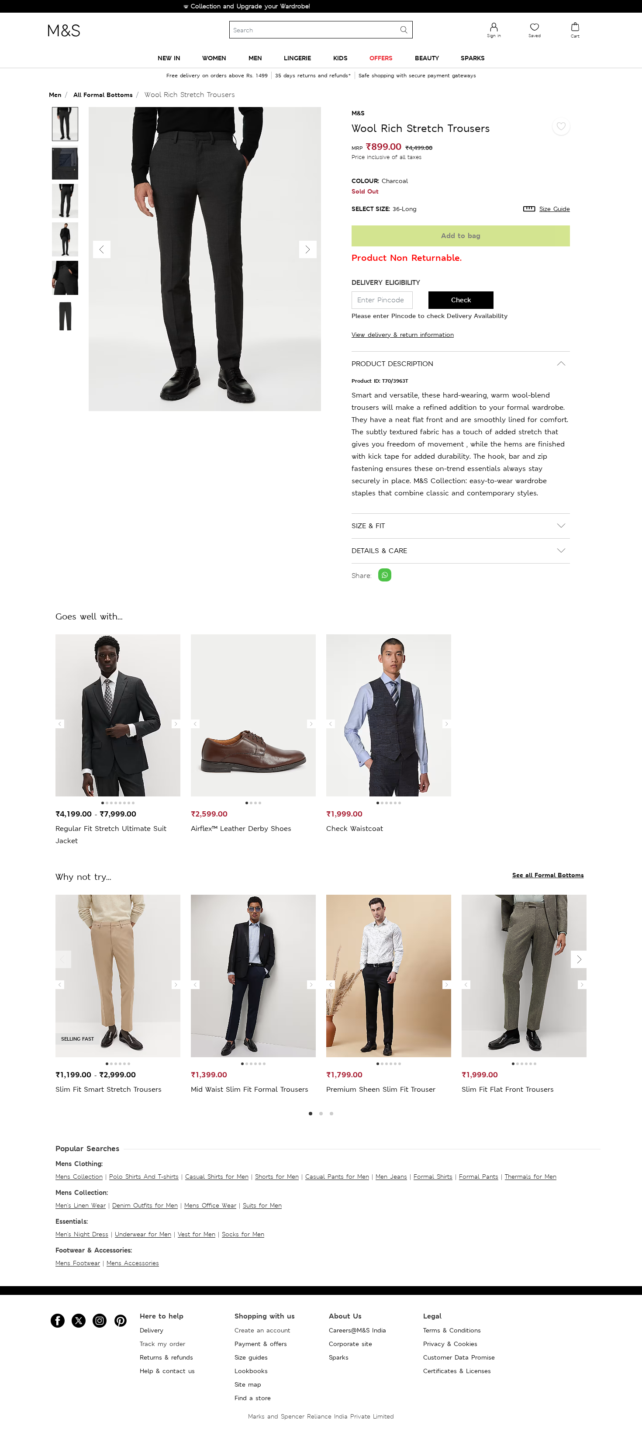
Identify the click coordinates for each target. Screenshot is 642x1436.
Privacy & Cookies (450, 1344)
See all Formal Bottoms (548, 875)
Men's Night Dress (81, 1234)
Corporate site (350, 1344)
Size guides (251, 1357)
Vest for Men (196, 1234)
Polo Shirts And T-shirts (144, 1176)
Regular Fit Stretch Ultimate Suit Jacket (110, 834)
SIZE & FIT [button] (368, 525)
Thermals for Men (530, 1176)
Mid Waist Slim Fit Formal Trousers (249, 1089)
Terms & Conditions (452, 1330)
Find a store (253, 1398)
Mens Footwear (77, 1263)
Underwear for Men (143, 1234)
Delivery (151, 1330)
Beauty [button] (427, 58)
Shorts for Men (277, 1176)
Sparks (339, 1357)
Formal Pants (478, 1176)
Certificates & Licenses (457, 1371)
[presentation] (59, 724)
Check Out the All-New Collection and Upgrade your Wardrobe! (186, 6)
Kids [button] (340, 58)
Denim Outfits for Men (145, 1205)
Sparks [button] (473, 58)
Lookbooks (251, 1371)
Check (461, 300)
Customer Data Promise (459, 1357)
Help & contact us (167, 1371)
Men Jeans (391, 1176)
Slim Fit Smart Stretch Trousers (108, 1089)
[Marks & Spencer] (63, 39)
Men (55, 94)
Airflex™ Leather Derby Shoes (241, 828)
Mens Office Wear (210, 1205)
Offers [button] (381, 58)
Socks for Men (243, 1234)
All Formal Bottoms (103, 94)
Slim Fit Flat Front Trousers (508, 1089)
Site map (248, 1384)
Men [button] (255, 58)
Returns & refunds (166, 1357)
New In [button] (169, 58)
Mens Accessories (133, 1263)
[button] (308, 249)
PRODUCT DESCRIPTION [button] (392, 363)
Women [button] (214, 58)
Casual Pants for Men (337, 1176)
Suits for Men (262, 1205)
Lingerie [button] (297, 58)
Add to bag (460, 235)
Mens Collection (79, 1176)
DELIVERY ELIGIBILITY (386, 282)
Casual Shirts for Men (217, 1176)
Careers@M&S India (357, 1330)
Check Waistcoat (354, 828)
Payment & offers (261, 1344)
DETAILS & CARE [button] (379, 550)
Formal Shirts (433, 1176)
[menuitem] (169, 58)
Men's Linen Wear (80, 1205)
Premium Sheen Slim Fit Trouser (380, 1089)
